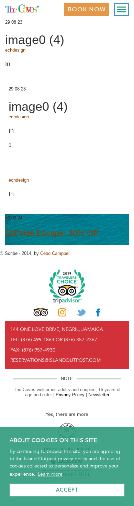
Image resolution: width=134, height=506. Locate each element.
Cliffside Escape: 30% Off (51, 233)
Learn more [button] (50, 474)
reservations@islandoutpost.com (55, 360)
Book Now (87, 9)
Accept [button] (67, 489)
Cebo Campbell (55, 253)
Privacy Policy (70, 394)
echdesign (15, 50)
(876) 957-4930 (38, 350)
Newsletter (98, 394)
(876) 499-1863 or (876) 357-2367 (59, 339)
